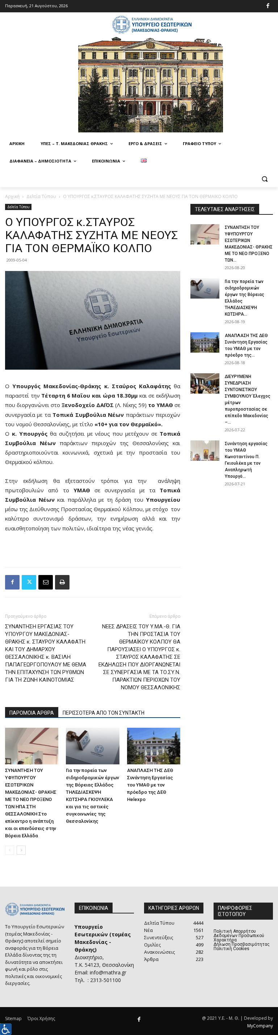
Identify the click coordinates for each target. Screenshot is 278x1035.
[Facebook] (268, 6)
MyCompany (260, 1026)
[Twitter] (29, 582)
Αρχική (12, 196)
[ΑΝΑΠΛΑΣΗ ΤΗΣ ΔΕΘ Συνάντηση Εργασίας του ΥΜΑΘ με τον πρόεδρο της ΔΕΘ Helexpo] (153, 746)
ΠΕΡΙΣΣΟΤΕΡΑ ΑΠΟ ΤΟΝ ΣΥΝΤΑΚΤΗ (103, 713)
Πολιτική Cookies (231, 948)
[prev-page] (9, 850)
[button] (264, 178)
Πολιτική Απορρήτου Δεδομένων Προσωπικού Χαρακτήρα (239, 935)
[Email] (45, 582)
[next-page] (21, 850)
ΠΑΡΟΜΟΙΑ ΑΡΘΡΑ (31, 713)
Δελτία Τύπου (41, 196)
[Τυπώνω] (62, 582)
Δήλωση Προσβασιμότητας (242, 944)
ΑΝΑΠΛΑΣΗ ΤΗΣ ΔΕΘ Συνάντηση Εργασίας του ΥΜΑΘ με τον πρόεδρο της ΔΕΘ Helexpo (150, 785)
